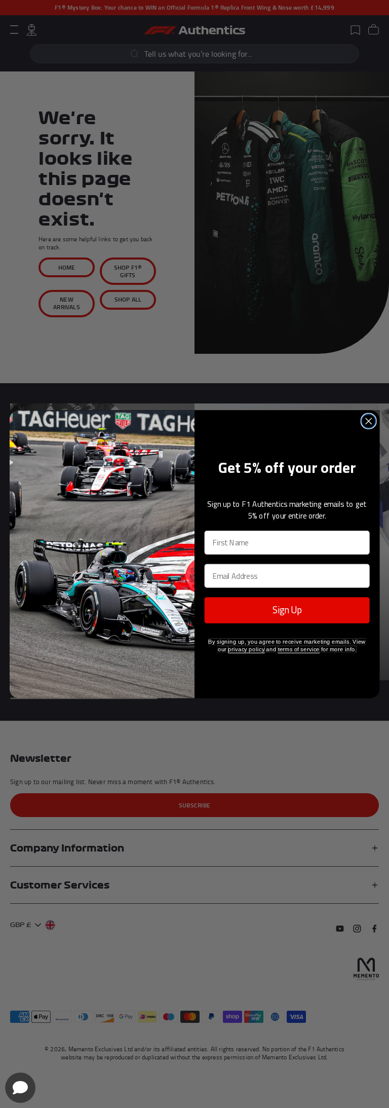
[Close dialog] (369, 421)
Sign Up (287, 610)
